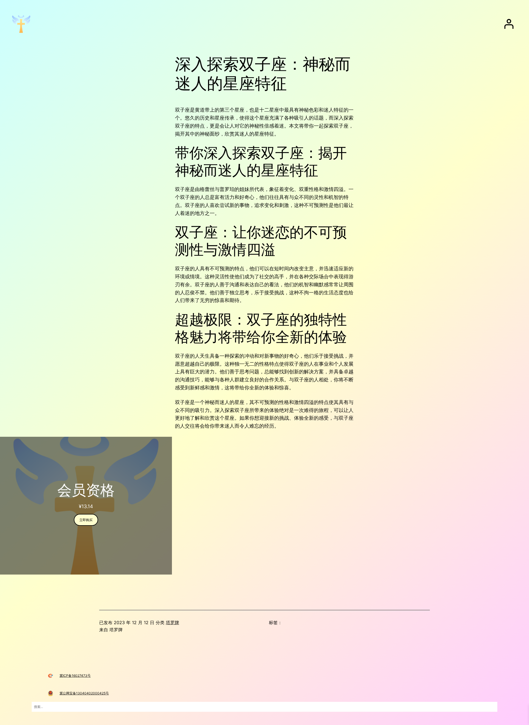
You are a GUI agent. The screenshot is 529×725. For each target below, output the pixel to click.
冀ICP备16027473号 (75, 675)
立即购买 (86, 520)
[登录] (509, 24)
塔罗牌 (172, 622)
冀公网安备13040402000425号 (84, 693)
